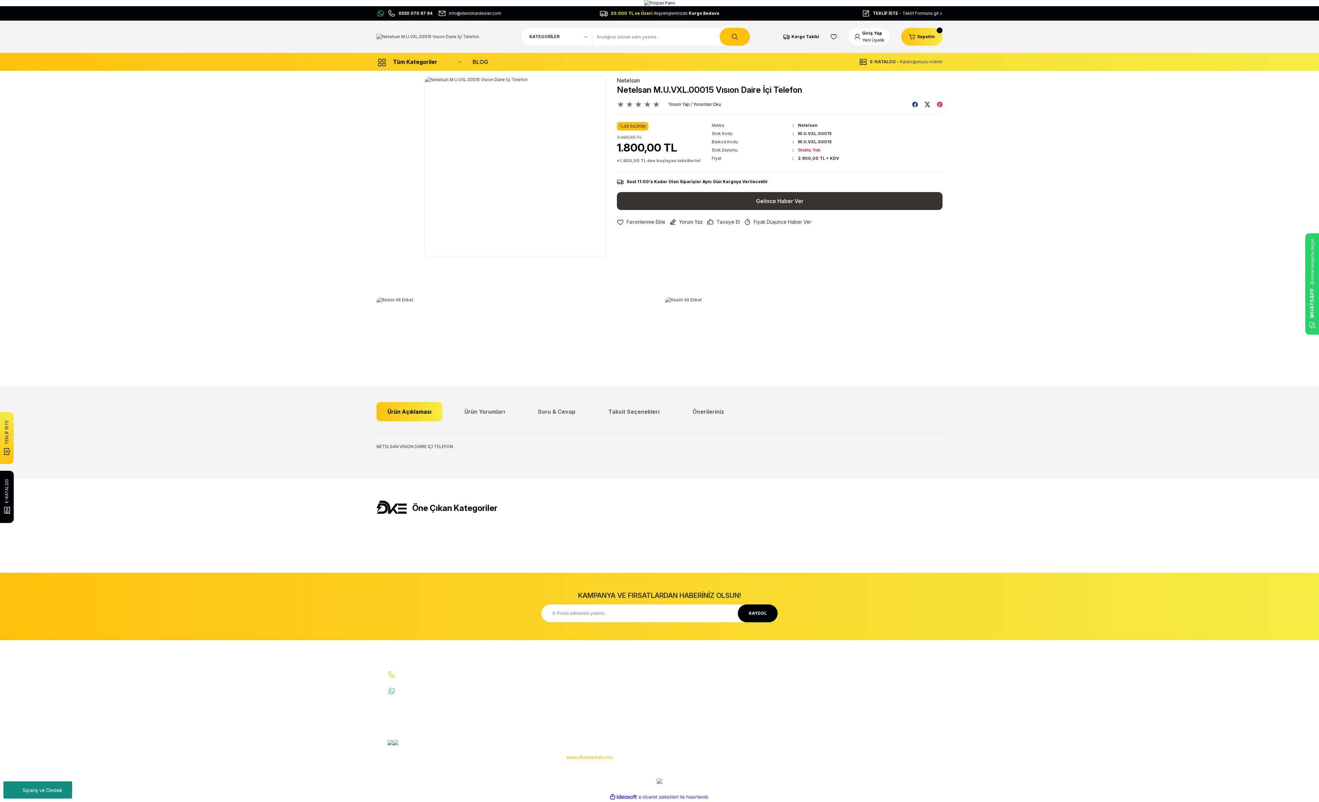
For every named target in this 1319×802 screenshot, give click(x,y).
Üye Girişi (674, 684)
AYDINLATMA (870, 673)
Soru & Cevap (556, 411)
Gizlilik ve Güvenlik (780, 684)
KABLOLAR (868, 717)
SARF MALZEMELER (877, 684)
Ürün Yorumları (484, 411)
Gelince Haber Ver (779, 201)
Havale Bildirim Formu (590, 706)
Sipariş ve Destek (43, 790)
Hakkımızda (581, 673)
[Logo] (427, 36)
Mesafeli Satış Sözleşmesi (787, 673)
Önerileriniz (708, 411)
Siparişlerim (676, 695)
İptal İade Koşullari (779, 695)
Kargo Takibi (581, 717)
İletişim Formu (583, 695)
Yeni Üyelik (676, 673)
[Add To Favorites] (641, 222)
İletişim (576, 684)
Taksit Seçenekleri (634, 411)
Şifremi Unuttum (681, 706)
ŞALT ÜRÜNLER (873, 695)
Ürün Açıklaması (409, 411)
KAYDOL (758, 613)
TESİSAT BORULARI (877, 728)
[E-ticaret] (659, 797)
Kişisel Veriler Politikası (784, 706)
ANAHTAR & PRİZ (874, 739)
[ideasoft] (623, 797)
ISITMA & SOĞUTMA (878, 706)
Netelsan (628, 80)
